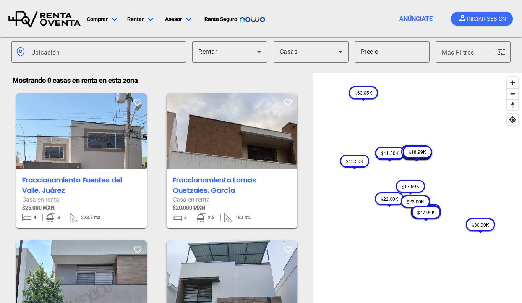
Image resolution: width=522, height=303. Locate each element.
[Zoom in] (512, 82)
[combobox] (105, 51)
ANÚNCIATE (416, 19)
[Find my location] (512, 119)
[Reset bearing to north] (512, 104)
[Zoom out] (512, 93)
